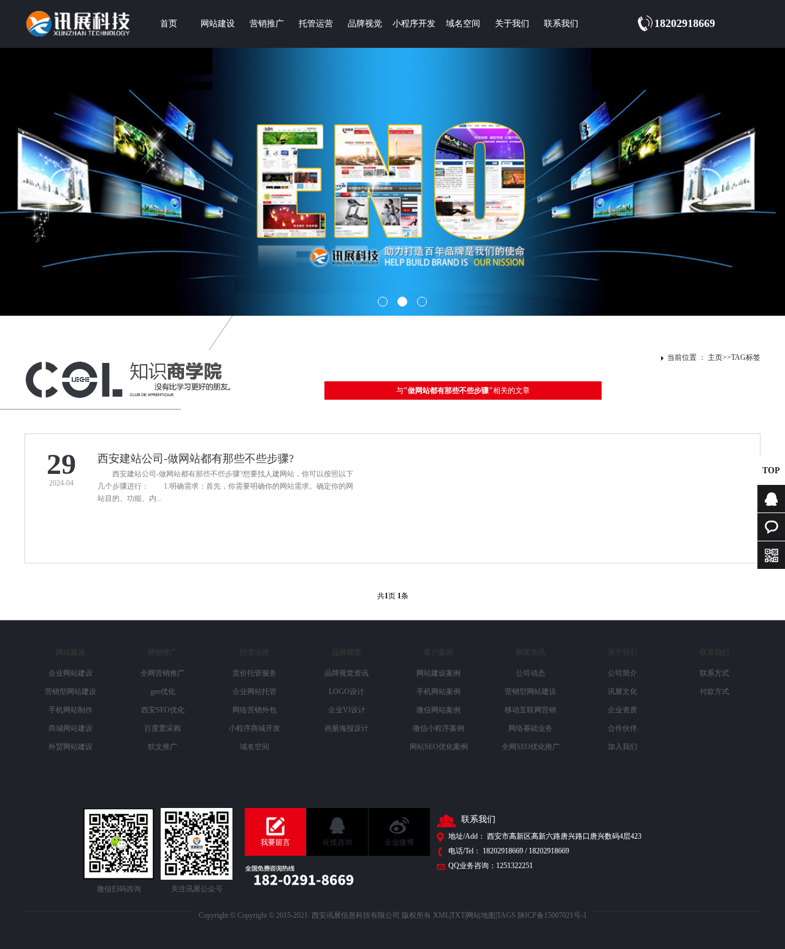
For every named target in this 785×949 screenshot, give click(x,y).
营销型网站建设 (70, 691)
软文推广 (162, 746)
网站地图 (481, 915)
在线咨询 (337, 842)
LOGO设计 (346, 691)
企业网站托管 (254, 691)
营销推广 (267, 23)
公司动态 (530, 673)
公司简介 (622, 673)
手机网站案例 (438, 691)
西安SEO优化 (163, 710)
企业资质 (622, 710)
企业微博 (399, 842)
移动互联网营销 (530, 710)
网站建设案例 (438, 673)
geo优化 (162, 691)
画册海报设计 (346, 728)
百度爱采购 (162, 728)
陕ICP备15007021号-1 (552, 915)
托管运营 (316, 23)
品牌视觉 (365, 23)
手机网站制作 (70, 710)
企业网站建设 (70, 673)
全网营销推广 (162, 673)
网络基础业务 (530, 728)
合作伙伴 (622, 728)
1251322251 (514, 865)
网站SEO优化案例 (439, 746)
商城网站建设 (70, 728)
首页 (168, 23)
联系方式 (714, 673)
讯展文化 (622, 691)
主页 (715, 357)
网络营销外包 (254, 710)
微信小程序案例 (438, 728)
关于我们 (512, 23)
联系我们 (561, 23)
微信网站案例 (438, 710)
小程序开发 (413, 23)
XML (441, 915)
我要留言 (275, 842)
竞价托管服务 (254, 673)
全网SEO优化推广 (531, 746)
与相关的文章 (463, 390)
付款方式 (714, 691)
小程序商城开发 (254, 728)
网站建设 (218, 23)
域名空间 (463, 23)
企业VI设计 (347, 710)
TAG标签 (745, 357)
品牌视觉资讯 (346, 673)
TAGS (506, 915)
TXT (458, 915)
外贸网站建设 (70, 746)
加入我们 (622, 746)
